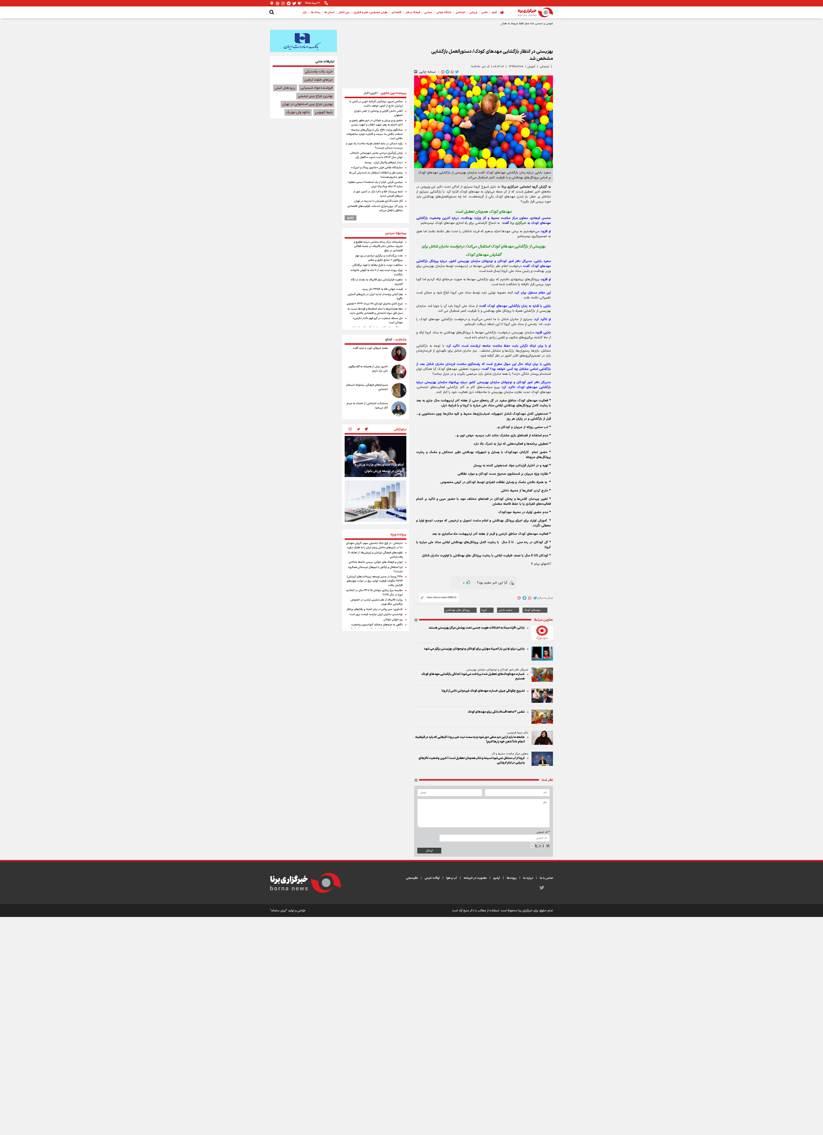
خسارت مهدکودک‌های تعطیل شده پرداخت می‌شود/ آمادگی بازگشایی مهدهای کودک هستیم (473, 676)
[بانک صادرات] (303, 41)
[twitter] (456, 72)
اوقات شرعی (432, 878)
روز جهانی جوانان (393, 619)
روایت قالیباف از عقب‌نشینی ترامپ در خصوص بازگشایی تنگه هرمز (376, 602)
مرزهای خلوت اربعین (318, 79)
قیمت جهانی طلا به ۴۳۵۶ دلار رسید (382, 289)
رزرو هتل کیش (285, 87)
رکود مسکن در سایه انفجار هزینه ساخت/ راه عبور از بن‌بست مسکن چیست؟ (374, 145)
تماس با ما (546, 878)
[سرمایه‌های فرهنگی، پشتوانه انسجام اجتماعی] (398, 390)
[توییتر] (294, 3)
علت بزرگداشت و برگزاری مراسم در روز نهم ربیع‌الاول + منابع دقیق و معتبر (379, 258)
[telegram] (447, 72)
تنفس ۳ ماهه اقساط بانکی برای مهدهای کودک (496, 712)
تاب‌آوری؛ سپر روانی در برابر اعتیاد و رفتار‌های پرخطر (375, 609)
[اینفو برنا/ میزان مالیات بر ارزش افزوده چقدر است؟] (375, 501)
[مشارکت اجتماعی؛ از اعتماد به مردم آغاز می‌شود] (398, 408)
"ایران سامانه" (278, 910)
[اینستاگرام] (283, 3)
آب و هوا (451, 878)
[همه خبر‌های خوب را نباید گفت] (398, 353)
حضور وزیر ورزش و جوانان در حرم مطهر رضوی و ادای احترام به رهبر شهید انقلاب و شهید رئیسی (376, 122)
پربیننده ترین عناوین (393, 93)
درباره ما (528, 878)
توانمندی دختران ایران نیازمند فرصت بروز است (376, 614)
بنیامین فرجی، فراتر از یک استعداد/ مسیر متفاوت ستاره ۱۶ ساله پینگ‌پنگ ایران (375, 184)
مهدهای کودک (532, 610)
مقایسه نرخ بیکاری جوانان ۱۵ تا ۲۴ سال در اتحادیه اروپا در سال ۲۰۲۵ (374, 592)
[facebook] (442, 72)
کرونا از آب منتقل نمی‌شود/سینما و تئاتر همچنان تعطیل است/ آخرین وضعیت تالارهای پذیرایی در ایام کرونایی (471, 760)
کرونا (484, 610)
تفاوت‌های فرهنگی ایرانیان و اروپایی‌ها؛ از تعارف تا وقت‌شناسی (375, 555)
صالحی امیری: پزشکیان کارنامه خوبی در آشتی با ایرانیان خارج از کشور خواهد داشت (376, 103)
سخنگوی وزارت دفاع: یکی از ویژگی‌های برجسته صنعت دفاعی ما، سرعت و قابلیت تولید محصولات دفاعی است (374, 134)
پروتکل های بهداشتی (457, 610)
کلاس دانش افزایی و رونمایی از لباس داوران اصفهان (378, 113)
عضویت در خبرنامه (475, 878)
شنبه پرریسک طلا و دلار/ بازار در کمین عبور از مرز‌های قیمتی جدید (378, 194)
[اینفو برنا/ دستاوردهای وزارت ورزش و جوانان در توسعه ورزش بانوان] (375, 456)
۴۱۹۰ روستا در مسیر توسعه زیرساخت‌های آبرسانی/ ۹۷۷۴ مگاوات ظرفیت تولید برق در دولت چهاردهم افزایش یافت (375, 581)
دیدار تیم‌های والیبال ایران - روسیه (384, 162)
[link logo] (535, 12)
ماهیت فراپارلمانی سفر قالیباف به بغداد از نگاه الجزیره (377, 282)
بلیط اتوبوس (324, 112)
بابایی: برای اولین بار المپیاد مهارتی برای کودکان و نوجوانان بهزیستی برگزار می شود (474, 649)
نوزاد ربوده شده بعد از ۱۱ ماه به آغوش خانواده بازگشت (377, 272)
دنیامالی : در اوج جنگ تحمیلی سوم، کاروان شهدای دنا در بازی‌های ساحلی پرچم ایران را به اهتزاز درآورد (374, 545)
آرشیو (350, 218)
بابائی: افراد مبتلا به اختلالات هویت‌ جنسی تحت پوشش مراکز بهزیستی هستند (477, 628)
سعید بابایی (505, 610)
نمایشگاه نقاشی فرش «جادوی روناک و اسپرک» (377, 168)
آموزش (531, 67)
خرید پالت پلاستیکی (319, 71)
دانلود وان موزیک (298, 112)
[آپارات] (277, 3)
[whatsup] (451, 72)
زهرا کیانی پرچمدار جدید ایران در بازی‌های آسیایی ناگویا (375, 296)
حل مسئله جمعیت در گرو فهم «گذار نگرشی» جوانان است (378, 320)
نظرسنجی (412, 878)
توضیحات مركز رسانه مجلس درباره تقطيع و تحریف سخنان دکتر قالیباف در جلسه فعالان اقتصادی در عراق (378, 246)
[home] (502, 12)
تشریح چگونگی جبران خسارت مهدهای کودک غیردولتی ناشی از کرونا (483, 691)
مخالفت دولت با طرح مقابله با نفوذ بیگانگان (377, 265)
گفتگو (388, 339)
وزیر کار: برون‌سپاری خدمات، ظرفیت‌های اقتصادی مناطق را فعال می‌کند (375, 208)
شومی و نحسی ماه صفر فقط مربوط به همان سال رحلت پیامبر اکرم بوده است (507, 23)
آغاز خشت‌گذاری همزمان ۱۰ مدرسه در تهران (378, 201)
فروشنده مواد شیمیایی (316, 87)
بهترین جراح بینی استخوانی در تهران (307, 104)
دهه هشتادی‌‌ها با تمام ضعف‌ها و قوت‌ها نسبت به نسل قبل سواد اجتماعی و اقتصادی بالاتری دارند (375, 311)
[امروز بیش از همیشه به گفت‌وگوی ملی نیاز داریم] (398, 371)
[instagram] (350, 429)
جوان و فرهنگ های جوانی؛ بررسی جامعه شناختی (375, 562)
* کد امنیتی (543, 832)
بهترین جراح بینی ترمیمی (315, 96)
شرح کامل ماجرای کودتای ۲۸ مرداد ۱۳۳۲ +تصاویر (375, 304)
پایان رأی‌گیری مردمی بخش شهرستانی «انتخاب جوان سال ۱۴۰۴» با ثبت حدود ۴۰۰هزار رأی (376, 155)
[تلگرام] (289, 3)
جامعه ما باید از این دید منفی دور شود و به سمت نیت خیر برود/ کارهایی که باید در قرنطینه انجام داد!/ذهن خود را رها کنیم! (470, 739)
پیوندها (512, 878)
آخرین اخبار (371, 93)
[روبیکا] (300, 3)
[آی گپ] (272, 3)
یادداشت (400, 339)
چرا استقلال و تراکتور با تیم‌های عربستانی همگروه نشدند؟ (375, 569)
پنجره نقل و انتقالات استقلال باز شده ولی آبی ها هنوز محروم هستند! (376, 175)
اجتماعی (544, 67)
